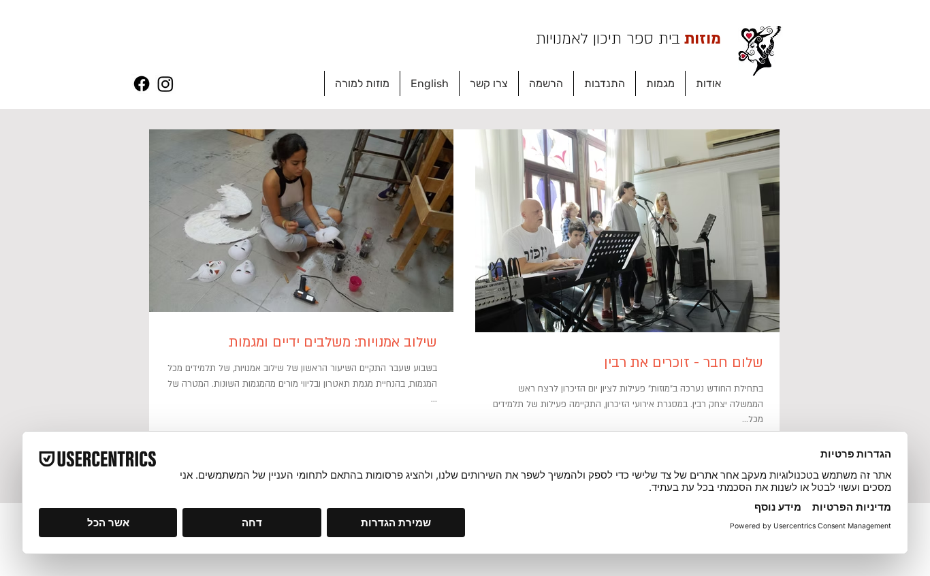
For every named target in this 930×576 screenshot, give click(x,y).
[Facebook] (141, 84)
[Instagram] (165, 84)
